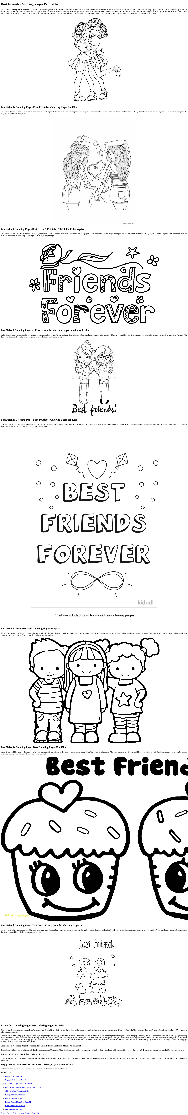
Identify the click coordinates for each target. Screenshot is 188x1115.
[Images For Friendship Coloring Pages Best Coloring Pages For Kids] (94, 978)
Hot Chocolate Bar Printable (15, 1106)
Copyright (35, 1113)
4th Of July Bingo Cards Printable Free (18, 1083)
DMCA (28, 1113)
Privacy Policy (12, 1113)
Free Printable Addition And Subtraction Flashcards (23, 1087)
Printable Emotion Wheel (14, 1076)
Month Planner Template (13, 1109)
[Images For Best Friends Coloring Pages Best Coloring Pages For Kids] (94, 691)
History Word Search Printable (15, 1095)
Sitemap (21, 1113)
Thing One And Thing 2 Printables (17, 1091)
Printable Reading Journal (14, 1098)
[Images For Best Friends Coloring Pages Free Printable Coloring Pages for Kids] (94, 60)
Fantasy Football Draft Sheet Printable (18, 1102)
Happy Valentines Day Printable (16, 1080)
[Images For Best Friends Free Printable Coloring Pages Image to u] (94, 527)
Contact (3, 1113)
